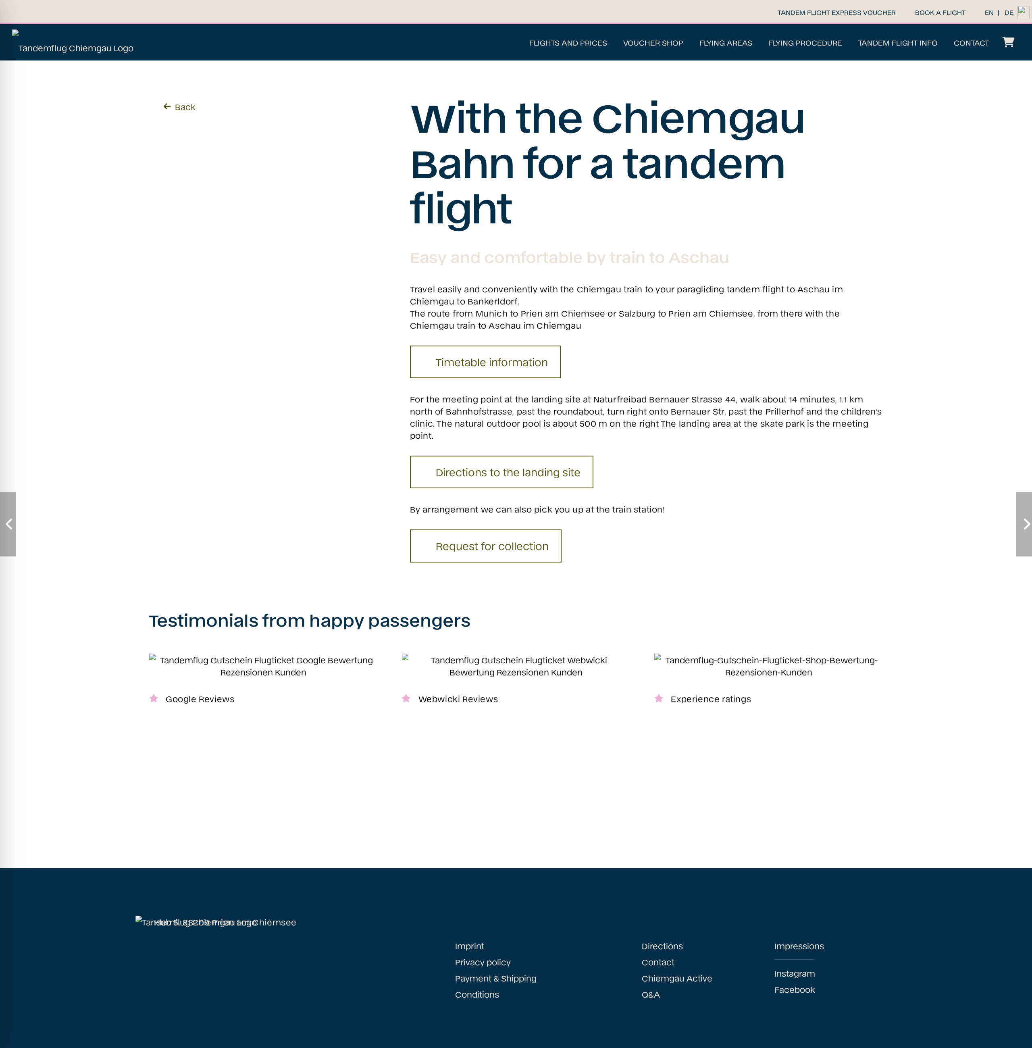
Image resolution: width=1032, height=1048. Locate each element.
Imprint (469, 945)
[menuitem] (989, 12)
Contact (658, 962)
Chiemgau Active (677, 978)
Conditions (477, 994)
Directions (662, 945)
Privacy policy (483, 962)
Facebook (794, 989)
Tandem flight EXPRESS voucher (837, 12)
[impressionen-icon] (1023, 12)
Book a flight (940, 12)
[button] (612, 42)
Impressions (799, 945)
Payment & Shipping (496, 978)
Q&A (651, 994)
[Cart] (1008, 42)
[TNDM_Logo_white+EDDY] (72, 42)
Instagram (794, 973)
